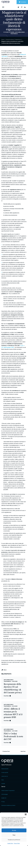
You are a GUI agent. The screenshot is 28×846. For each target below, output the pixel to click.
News (2, 779)
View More (6, 695)
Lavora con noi (4, 776)
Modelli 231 (3, 798)
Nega (14, 835)
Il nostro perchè (4, 772)
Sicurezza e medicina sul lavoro (8, 805)
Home (2, 39)
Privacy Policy (17, 843)
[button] (25, 814)
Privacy (3, 801)
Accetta (14, 830)
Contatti (3, 783)
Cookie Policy (10, 843)
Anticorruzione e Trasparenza (13, 39)
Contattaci (23, 2)
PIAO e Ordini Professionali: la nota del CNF (13, 736)
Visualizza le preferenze (14, 839)
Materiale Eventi (4, 768)
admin (12, 32)
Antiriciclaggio (4, 794)
